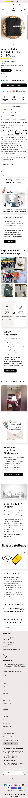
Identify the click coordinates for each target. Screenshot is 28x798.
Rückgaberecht (7, 726)
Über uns (5, 693)
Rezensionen (6, 697)
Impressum (6, 716)
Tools (4, 683)
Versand (8, 65)
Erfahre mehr (10, 370)
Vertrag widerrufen (10, 743)
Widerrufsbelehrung (8, 733)
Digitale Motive (7, 700)
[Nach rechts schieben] (17, 44)
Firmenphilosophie (8, 703)
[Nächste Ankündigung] (25, 5)
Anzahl (3, 73)
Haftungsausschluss (8, 737)
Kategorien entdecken (13, 474)
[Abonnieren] (23, 627)
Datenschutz (6, 720)
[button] (3, 10)
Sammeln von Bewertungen (11, 740)
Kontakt (5, 686)
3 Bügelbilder (17, 70)
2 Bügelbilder (6, 70)
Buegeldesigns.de (11, 790)
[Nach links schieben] (10, 44)
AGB (4, 713)
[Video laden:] (14, 398)
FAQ (4, 680)
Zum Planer (9, 241)
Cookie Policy (6, 723)
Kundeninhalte (7, 730)
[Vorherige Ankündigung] (2, 5)
